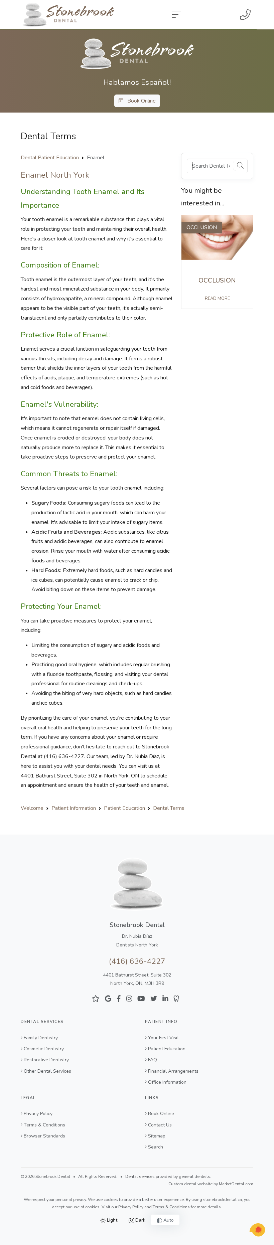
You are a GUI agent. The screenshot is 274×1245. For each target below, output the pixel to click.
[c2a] (257, 1230)
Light (111, 1220)
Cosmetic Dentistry (44, 1049)
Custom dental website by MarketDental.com (210, 1184)
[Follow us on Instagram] (129, 999)
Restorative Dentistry (46, 1060)
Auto (168, 1220)
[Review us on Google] (108, 999)
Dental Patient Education (50, 157)
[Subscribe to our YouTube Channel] (141, 999)
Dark (139, 1220)
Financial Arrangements (173, 1071)
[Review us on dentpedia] (176, 999)
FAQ (152, 1060)
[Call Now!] (245, 15)
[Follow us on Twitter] (153, 999)
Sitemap (156, 1136)
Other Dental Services (47, 1071)
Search (155, 1147)
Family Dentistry (41, 1038)
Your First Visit (163, 1038)
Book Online (139, 101)
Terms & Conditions (44, 1125)
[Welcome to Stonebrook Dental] (137, 53)
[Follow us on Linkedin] (165, 999)
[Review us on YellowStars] (96, 999)
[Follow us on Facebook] (118, 999)
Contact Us (160, 1125)
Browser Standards (44, 1136)
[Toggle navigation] (176, 15)
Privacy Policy (38, 1113)
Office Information (167, 1082)
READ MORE (217, 299)
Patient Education (166, 1049)
